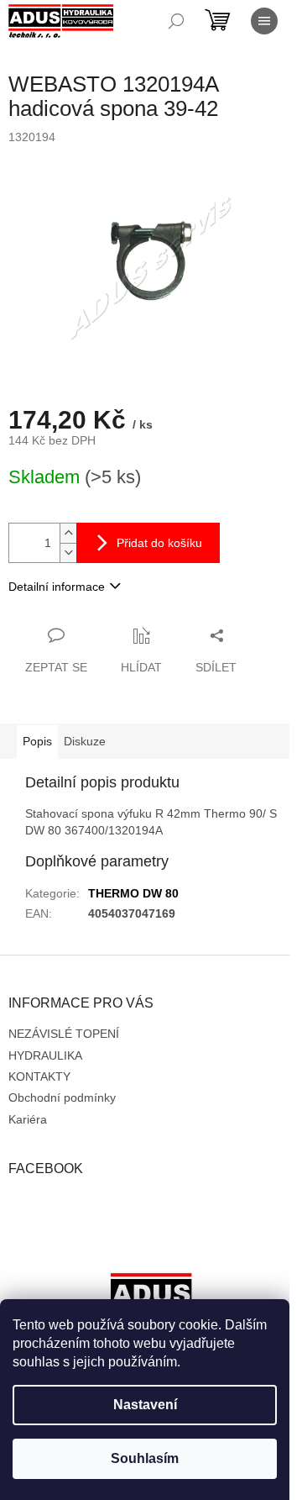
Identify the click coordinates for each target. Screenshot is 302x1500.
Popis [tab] (37, 741)
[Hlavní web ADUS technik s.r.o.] (151, 1297)
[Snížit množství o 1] (68, 552)
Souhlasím (145, 1458)
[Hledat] (176, 21)
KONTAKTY (39, 1076)
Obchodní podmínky (62, 1097)
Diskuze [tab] (85, 741)
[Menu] (264, 21)
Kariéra (27, 1119)
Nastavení (145, 1404)
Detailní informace (56, 586)
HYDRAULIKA (45, 1055)
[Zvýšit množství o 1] (68, 533)
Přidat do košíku (159, 543)
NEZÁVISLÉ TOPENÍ (63, 1033)
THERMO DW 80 (133, 893)
